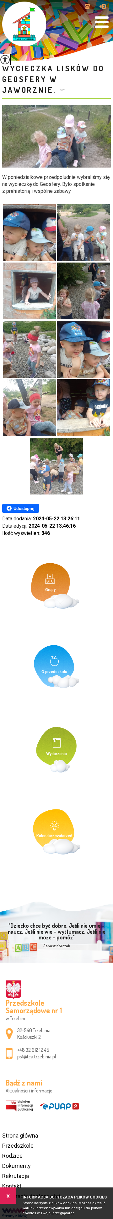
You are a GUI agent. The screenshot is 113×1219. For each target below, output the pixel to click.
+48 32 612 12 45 (90, 7)
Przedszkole (18, 1145)
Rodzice (12, 1155)
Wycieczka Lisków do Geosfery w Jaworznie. (53, 79)
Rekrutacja (15, 1176)
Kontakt (11, 1186)
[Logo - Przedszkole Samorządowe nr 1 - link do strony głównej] (24, 24)
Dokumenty (16, 1166)
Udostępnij (24, 508)
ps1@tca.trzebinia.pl (103, 7)
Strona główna (20, 1135)
